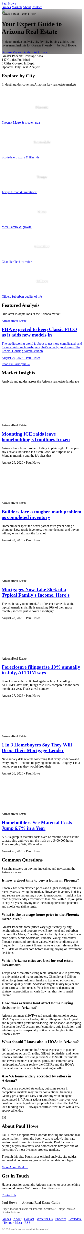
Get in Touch (40, 52)
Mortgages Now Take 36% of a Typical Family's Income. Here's (36, 592)
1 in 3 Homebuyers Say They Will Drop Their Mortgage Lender (37, 747)
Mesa (18, 1222)
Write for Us (45, 1219)
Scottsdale (75, 1219)
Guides (6, 7)
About (27, 7)
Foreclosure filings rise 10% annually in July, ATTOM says (41, 669)
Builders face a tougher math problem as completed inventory (41, 514)
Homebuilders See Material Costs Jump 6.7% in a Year (37, 825)
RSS (27, 1222)
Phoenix (60, 1219)
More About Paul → (15, 1167)
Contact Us (9, 1195)
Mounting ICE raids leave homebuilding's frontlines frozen (36, 436)
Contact (37, 7)
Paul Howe (9, 3)
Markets (17, 7)
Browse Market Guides (17, 52)
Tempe (7, 1222)
